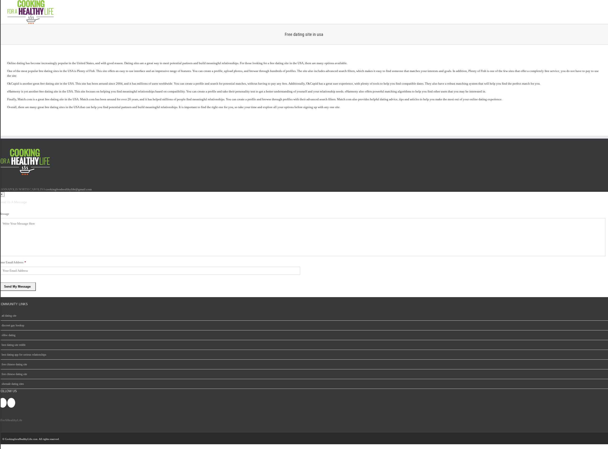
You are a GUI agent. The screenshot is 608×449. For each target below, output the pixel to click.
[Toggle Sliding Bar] (596, 12)
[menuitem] (304, 195)
